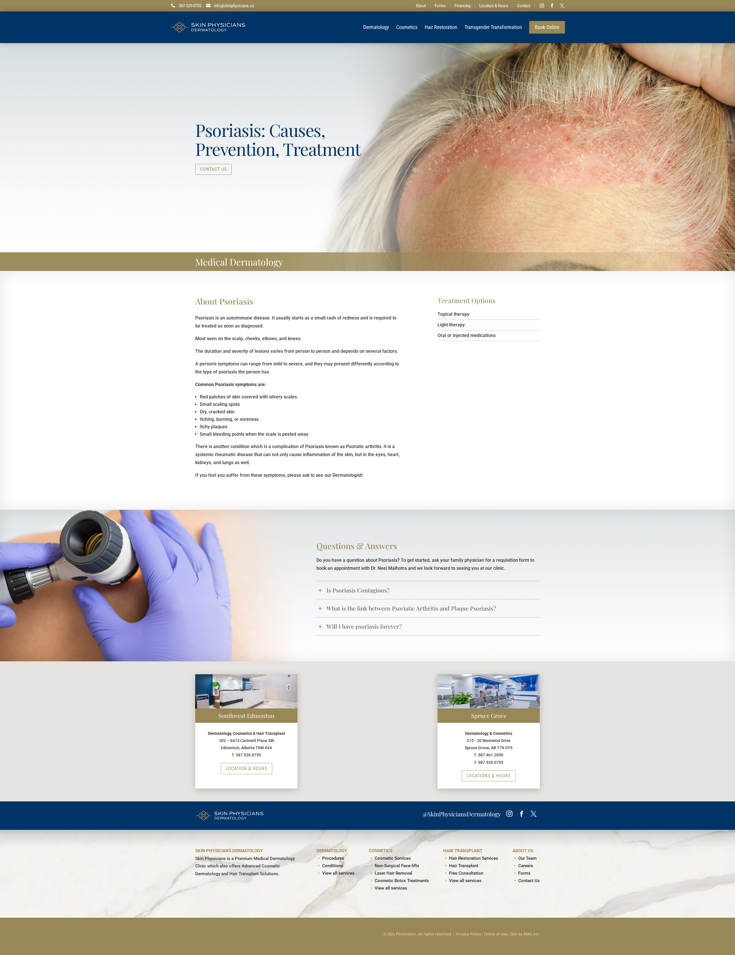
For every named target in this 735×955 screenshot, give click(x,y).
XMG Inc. (531, 934)
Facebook (552, 6)
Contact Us (213, 169)
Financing (462, 5)
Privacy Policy (468, 934)
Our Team (527, 858)
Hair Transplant (463, 865)
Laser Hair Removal (393, 873)
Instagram (542, 6)
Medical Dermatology (239, 261)
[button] (433, 788)
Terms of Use (496, 934)
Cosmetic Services (393, 858)
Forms (440, 5)
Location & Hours (493, 5)
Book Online (547, 27)
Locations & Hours (489, 775)
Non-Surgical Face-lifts (397, 865)
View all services (338, 873)
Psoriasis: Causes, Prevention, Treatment (278, 139)
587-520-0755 (190, 5)
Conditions (332, 865)
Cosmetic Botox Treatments (402, 880)
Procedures (333, 858)
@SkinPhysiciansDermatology (461, 814)
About (421, 5)
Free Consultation (466, 873)
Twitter (562, 6)
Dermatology (376, 27)
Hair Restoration (441, 27)
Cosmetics (406, 27)
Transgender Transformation (493, 27)
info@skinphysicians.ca (234, 5)
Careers (525, 865)
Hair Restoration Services (473, 858)
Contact (523, 5)
